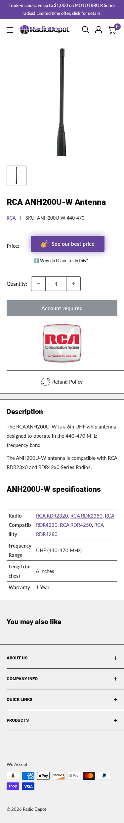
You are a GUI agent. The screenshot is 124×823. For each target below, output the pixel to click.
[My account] (98, 29)
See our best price (73, 243)
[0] (112, 30)
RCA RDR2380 (86, 516)
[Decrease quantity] (38, 284)
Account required (62, 308)
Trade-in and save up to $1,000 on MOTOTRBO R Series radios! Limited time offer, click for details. (62, 9)
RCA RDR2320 (52, 516)
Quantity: (17, 284)
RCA (11, 218)
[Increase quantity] (73, 284)
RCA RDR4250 (76, 525)
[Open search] (85, 29)
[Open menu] (10, 30)
